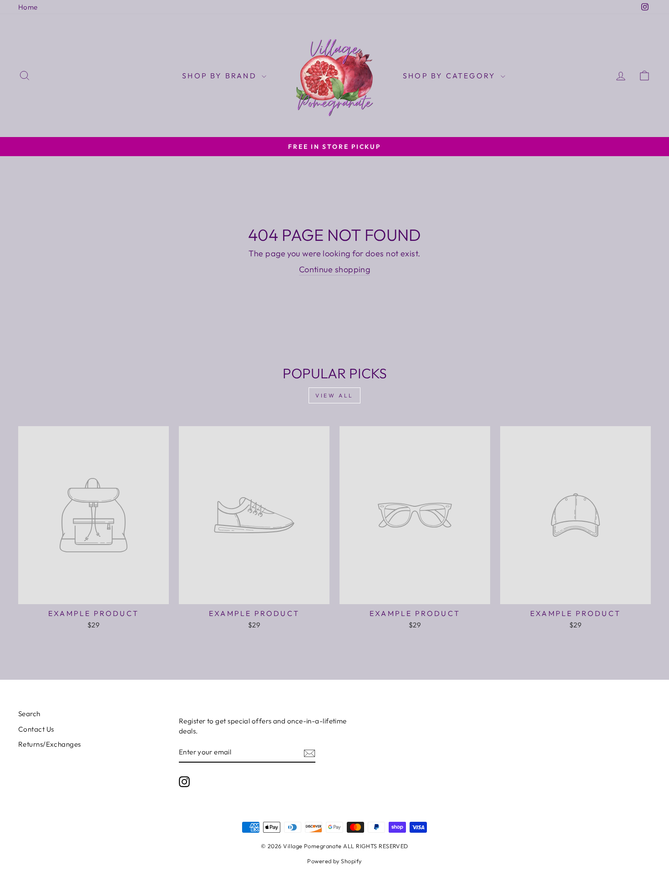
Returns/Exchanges (49, 744)
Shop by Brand (220, 75)
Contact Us (36, 729)
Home (28, 7)
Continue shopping (334, 269)
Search (29, 713)
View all (334, 395)
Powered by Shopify (334, 861)
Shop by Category (450, 75)
